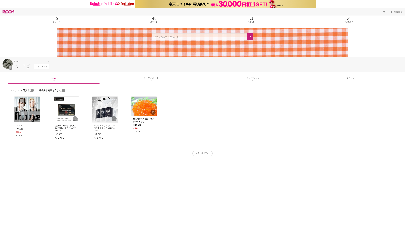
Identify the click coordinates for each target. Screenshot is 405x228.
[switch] (31, 90)
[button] (8, 64)
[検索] (250, 36)
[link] (27, 109)
